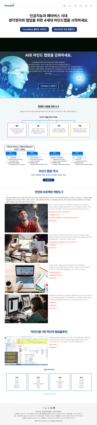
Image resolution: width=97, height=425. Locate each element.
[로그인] (91, 5)
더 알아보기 (48, 180)
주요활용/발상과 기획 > (54, 215)
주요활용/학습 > (53, 302)
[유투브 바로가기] (46, 408)
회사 (86, 6)
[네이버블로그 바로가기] (54, 408)
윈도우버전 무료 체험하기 (64, 29)
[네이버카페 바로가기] (51, 408)
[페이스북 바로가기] (43, 408)
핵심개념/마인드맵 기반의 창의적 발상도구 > (59, 212)
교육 (70, 6)
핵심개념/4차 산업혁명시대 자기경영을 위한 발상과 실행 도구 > (64, 217)
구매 (75, 6)
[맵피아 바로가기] (48, 408)
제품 (64, 6)
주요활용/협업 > (53, 245)
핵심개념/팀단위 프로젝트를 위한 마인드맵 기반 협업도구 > (63, 242)
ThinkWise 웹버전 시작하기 (34, 29)
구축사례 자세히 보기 (48, 394)
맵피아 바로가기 (53, 220)
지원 (81, 6)
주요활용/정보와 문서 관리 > (56, 275)
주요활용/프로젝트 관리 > (55, 272)
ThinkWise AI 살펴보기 (48, 86)
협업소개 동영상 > (53, 344)
